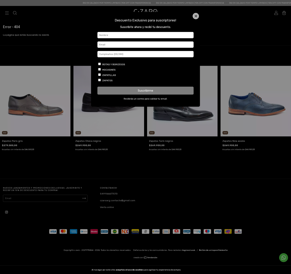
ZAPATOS (107, 80)
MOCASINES (109, 69)
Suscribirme (145, 90)
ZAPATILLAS (109, 75)
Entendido (191, 270)
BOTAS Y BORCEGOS (113, 64)
